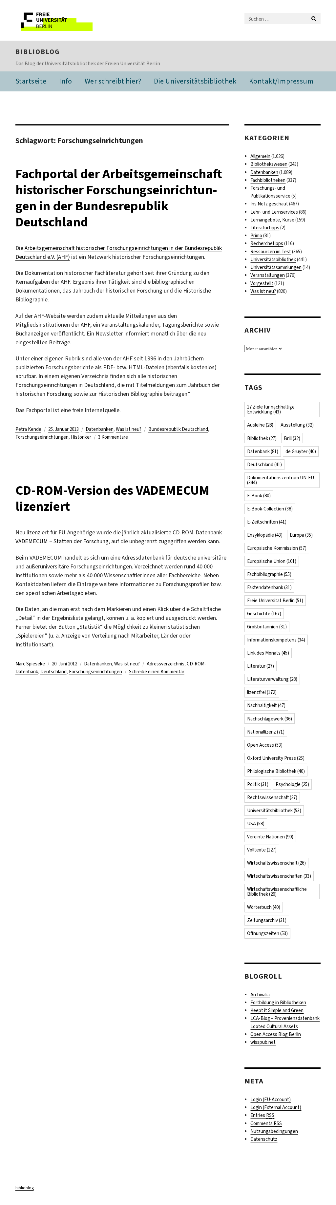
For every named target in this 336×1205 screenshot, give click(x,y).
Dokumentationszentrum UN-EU (280, 480)
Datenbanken (100, 429)
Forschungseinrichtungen (42, 437)
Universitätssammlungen (276, 267)
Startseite (31, 81)
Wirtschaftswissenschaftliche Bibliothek (277, 891)
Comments (266, 1123)
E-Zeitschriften (266, 522)
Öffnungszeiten (267, 933)
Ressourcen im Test (270, 251)
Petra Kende (28, 429)
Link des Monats (268, 653)
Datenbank (262, 451)
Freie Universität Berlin (275, 600)
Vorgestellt (261, 283)
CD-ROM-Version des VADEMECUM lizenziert (112, 498)
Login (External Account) (275, 1107)
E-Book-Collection (270, 509)
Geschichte (264, 613)
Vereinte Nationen (270, 836)
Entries (262, 1115)
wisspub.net (263, 1042)
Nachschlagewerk (269, 719)
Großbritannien (267, 626)
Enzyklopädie (265, 535)
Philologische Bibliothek (276, 771)
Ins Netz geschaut (269, 204)
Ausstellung (297, 425)
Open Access (265, 745)
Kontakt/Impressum (281, 81)
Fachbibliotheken (267, 180)
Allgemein (260, 156)
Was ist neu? (128, 429)
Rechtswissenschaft (272, 797)
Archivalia (260, 994)
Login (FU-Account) (270, 1099)
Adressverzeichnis (165, 663)
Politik (257, 784)
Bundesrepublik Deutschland (178, 429)
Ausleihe (260, 425)
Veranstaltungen (267, 275)
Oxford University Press (275, 758)
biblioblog (37, 51)
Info (65, 81)
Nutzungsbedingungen (274, 1131)
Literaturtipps (264, 227)
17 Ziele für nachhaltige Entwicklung (271, 409)
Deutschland (53, 671)
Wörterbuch (263, 907)
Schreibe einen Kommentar (156, 671)
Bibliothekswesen (268, 164)
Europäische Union (271, 561)
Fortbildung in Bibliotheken (278, 1002)
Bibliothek (262, 438)
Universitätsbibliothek (273, 259)
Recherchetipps (266, 243)
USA (255, 823)
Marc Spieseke (30, 663)
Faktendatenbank (269, 587)
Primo (256, 235)
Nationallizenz (265, 732)
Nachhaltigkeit (266, 705)
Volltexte (262, 850)
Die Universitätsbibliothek (195, 81)
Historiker (81, 437)
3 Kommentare (113, 437)
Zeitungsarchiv (266, 920)
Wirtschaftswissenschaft (276, 863)
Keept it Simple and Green (277, 1010)
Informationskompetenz (276, 640)
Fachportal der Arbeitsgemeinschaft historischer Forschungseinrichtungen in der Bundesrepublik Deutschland (118, 198)
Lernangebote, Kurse (272, 220)
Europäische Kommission (276, 548)
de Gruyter (300, 451)
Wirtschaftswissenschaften (279, 876)
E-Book (259, 495)
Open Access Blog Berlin (275, 1034)
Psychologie (292, 784)
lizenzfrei (262, 692)
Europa (301, 535)
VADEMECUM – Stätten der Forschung (62, 541)
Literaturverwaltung (272, 679)
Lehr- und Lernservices (274, 212)
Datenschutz (263, 1139)
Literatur (260, 666)
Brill (292, 438)
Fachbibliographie (269, 574)
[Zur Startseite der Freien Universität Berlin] (58, 20)
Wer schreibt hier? (113, 81)
